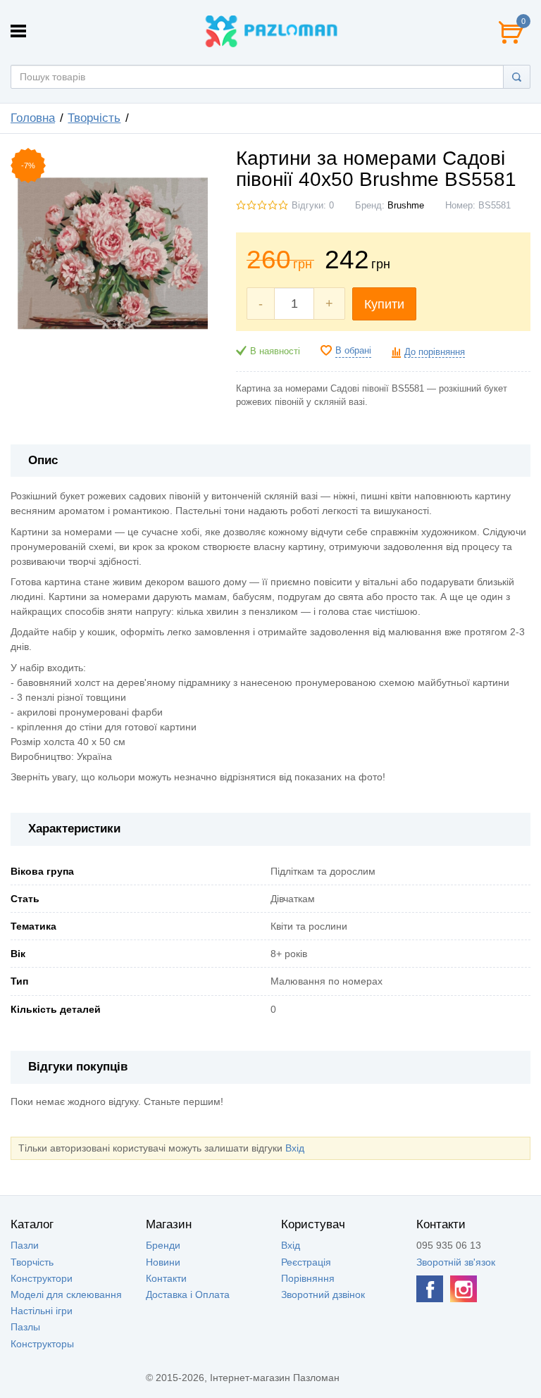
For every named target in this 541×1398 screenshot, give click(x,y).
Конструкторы (42, 1343)
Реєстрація (306, 1262)
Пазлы (25, 1327)
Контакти (166, 1278)
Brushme (405, 206)
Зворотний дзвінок (323, 1294)
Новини (163, 1262)
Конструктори (42, 1278)
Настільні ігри (42, 1310)
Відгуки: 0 (313, 206)
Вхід (294, 1148)
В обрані (353, 351)
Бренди (163, 1245)
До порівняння (434, 352)
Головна (33, 118)
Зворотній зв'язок (455, 1262)
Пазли (25, 1245)
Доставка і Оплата (188, 1294)
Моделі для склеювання (66, 1294)
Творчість (94, 118)
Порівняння (308, 1278)
